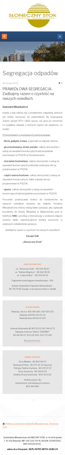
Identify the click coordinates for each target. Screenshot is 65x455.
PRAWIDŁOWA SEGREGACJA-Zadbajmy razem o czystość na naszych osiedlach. (28, 94)
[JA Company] (32, 16)
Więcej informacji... (32, 341)
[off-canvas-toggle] (4, 36)
